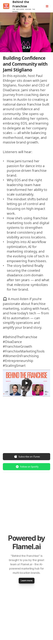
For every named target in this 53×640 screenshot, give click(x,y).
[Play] (26, 383)
